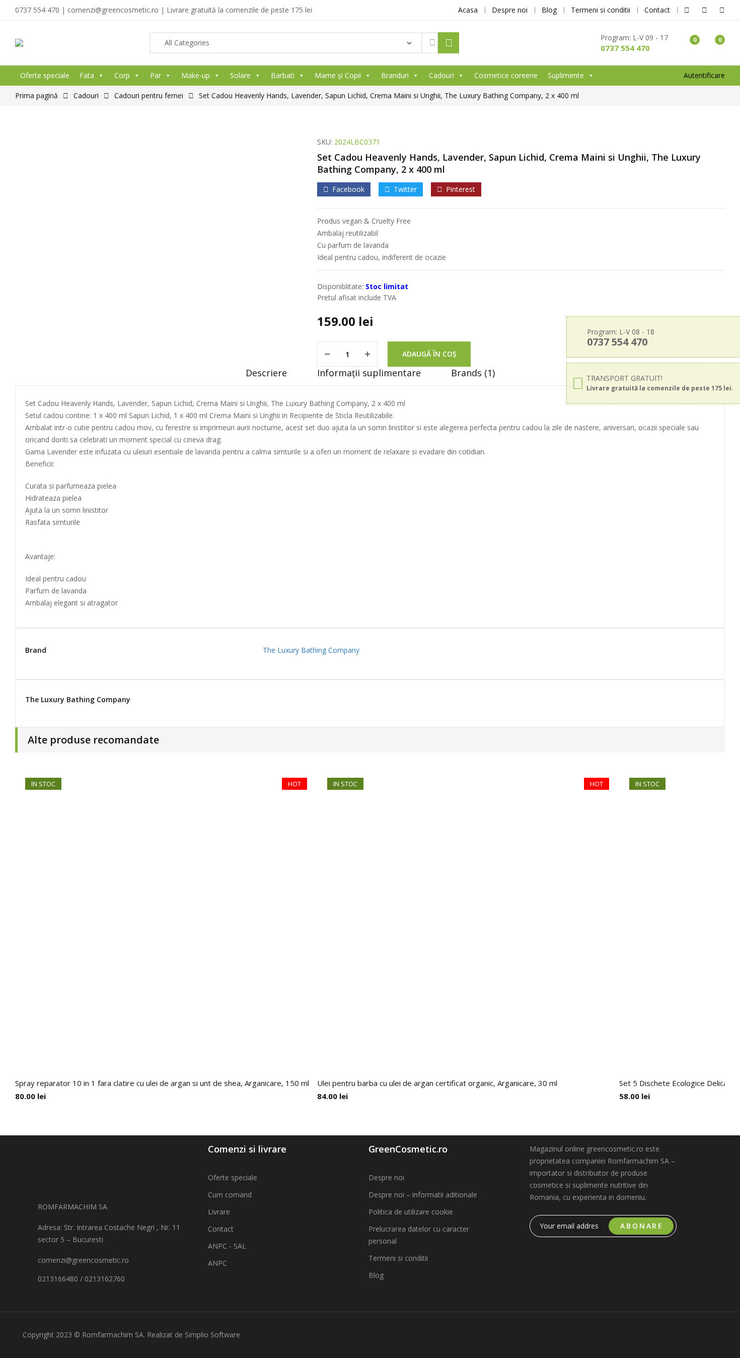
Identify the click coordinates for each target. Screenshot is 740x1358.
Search (448, 42)
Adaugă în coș (429, 354)
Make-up (195, 75)
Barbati (282, 75)
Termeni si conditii (398, 1258)
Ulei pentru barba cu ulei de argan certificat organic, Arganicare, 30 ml (437, 1083)
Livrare (219, 1211)
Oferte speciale (44, 75)
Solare (240, 75)
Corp (122, 75)
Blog (376, 1275)
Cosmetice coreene (506, 75)
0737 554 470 (625, 48)
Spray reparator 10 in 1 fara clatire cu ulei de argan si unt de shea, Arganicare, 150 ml (162, 1083)
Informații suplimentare (369, 373)
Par (155, 75)
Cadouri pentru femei (148, 95)
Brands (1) (473, 373)
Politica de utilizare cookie (410, 1211)
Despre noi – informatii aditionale (422, 1194)
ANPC (217, 1263)
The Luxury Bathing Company (311, 650)
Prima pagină (36, 95)
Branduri (395, 75)
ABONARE (641, 1226)
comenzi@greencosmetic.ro (83, 1260)
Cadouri (441, 75)
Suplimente (566, 75)
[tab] (266, 376)
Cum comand (230, 1194)
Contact (221, 1229)
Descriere (266, 373)
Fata (87, 75)
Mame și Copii (338, 75)
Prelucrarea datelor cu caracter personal (418, 1235)
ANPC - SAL (227, 1246)
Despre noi (386, 1177)
